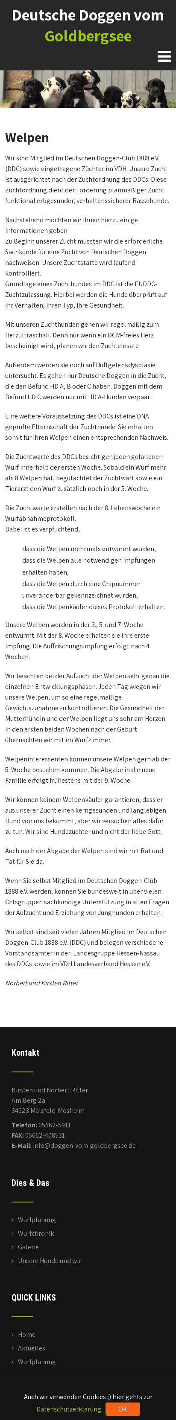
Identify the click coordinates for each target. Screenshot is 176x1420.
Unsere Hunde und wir (49, 1260)
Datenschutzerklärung (68, 1409)
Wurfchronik (36, 1233)
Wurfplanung (37, 1219)
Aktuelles (31, 1348)
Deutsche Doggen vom (88, 25)
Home (26, 1334)
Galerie (28, 1247)
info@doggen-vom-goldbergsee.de (84, 1145)
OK (122, 1409)
